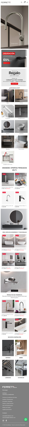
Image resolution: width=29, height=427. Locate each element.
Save (4, 174)
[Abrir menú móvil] (27, 2)
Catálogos (4, 393)
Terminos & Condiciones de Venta (9, 397)
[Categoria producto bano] (7, 96)
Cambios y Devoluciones (7, 399)
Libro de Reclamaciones (7, 405)
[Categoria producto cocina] (21, 96)
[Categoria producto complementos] (21, 112)
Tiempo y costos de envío (7, 403)
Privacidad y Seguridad (7, 401)
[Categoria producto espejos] (7, 127)
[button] (25, 419)
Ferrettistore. (8, 424)
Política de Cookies (6, 407)
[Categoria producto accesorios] (7, 112)
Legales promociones (7, 409)
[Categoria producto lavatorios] (21, 127)
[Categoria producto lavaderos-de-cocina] (7, 158)
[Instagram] (3, 420)
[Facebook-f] (6, 420)
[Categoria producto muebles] (7, 143)
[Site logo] (5, 2)
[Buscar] (21, 2)
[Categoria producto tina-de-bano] (21, 143)
